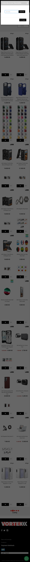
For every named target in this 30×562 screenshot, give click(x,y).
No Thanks (22, 20)
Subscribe (22, 11)
